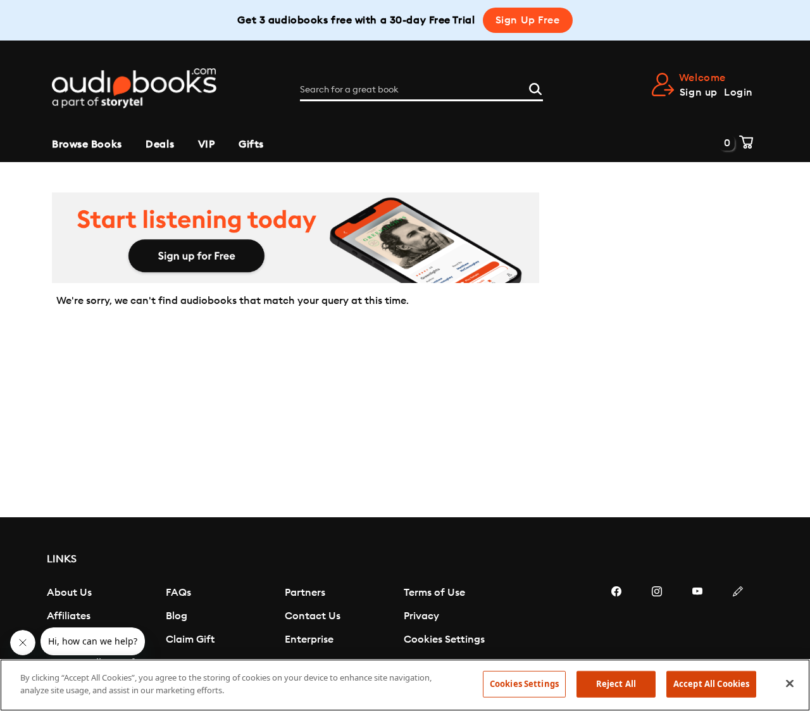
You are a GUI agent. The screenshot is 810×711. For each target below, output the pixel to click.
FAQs (178, 593)
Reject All (616, 683)
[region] (405, 685)
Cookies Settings (444, 639)
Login (738, 92)
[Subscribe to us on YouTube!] (697, 629)
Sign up (699, 92)
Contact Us (312, 616)
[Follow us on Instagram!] (657, 629)
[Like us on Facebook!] (616, 629)
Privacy (421, 616)
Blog (176, 616)
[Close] (790, 683)
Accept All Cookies (711, 683)
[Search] (535, 87)
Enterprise (309, 639)
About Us (69, 593)
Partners (305, 593)
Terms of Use (434, 593)
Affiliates (68, 616)
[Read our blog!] (738, 629)
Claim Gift (190, 639)
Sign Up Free (527, 20)
